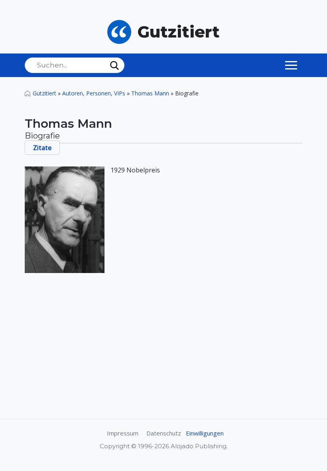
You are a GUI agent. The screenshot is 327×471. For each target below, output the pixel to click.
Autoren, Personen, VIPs (93, 93)
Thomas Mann (150, 93)
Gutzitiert (44, 93)
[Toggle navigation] (291, 65)
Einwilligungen (205, 433)
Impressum (122, 433)
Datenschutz (163, 433)
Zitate (42, 147)
